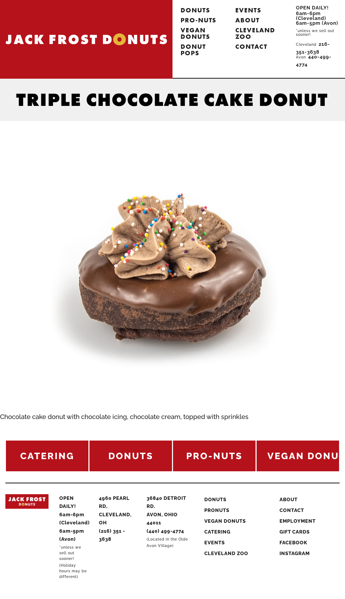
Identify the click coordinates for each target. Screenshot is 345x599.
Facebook (293, 542)
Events (248, 10)
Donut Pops (193, 49)
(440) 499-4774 (165, 531)
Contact (251, 46)
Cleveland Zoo (255, 33)
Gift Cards (295, 532)
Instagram (295, 553)
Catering (217, 532)
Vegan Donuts (195, 33)
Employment (298, 521)
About (247, 20)
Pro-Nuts (198, 20)
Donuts (195, 10)
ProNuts (216, 510)
